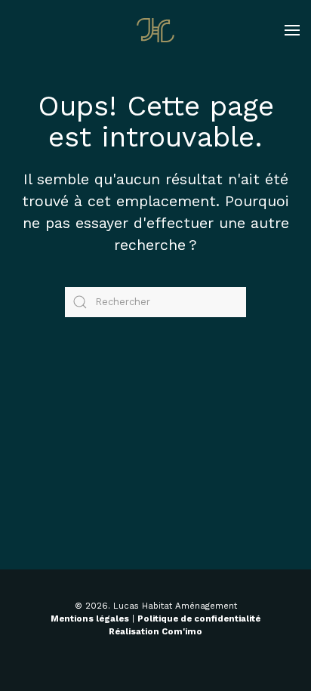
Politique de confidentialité (198, 618)
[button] (292, 30)
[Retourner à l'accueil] (155, 30)
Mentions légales (90, 618)
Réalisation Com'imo (155, 631)
